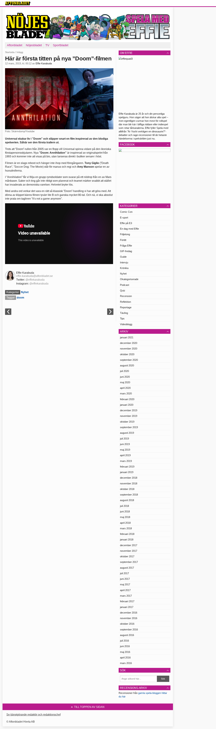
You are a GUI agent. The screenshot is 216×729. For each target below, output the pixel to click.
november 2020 (128, 348)
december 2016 (128, 612)
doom (20, 297)
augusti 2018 (127, 500)
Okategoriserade (129, 279)
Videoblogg (126, 324)
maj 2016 (125, 651)
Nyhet (25, 292)
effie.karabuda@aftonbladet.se (34, 276)
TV (47, 45)
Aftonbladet (14, 45)
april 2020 (125, 387)
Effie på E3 (126, 223)
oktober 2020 (127, 354)
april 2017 (125, 590)
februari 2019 (127, 466)
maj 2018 (125, 517)
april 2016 (125, 657)
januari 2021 (126, 337)
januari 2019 (126, 472)
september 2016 (129, 629)
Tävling (124, 312)
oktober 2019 (127, 421)
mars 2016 (126, 663)
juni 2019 (125, 444)
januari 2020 (126, 404)
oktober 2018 (127, 489)
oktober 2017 (127, 556)
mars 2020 (126, 393)
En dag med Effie (129, 228)
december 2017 (128, 545)
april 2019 (125, 455)
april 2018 (125, 522)
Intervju (124, 262)
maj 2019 (125, 449)
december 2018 (128, 477)
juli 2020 (124, 371)
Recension (126, 296)
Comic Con (126, 211)
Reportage (125, 307)
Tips (122, 318)
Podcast (124, 284)
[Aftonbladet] (17, 3)
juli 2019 (124, 438)
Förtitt (123, 240)
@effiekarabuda (35, 279)
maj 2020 (125, 382)
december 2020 (128, 343)
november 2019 (128, 415)
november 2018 (128, 483)
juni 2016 (125, 646)
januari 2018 (126, 539)
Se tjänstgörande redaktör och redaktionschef (33, 714)
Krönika (124, 268)
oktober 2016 (127, 623)
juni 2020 (125, 376)
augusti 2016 (127, 635)
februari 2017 (127, 601)
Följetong (125, 234)
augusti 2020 (127, 365)
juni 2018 (125, 511)
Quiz (122, 290)
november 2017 (128, 550)
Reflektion (125, 301)
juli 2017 (124, 573)
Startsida (10, 52)
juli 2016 (124, 640)
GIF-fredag (126, 251)
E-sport (124, 217)
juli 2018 (124, 505)
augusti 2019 (127, 432)
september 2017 (129, 562)
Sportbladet (60, 45)
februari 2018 (127, 533)
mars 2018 (126, 528)
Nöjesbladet (34, 45)
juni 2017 (125, 578)
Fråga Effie (126, 245)
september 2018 (129, 494)
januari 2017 (126, 607)
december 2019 (128, 410)
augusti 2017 (127, 567)
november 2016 (128, 618)
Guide (123, 256)
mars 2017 (126, 595)
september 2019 (129, 427)
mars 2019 (126, 461)
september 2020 (129, 359)
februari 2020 (127, 399)
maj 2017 (125, 584)
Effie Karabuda (44, 63)
